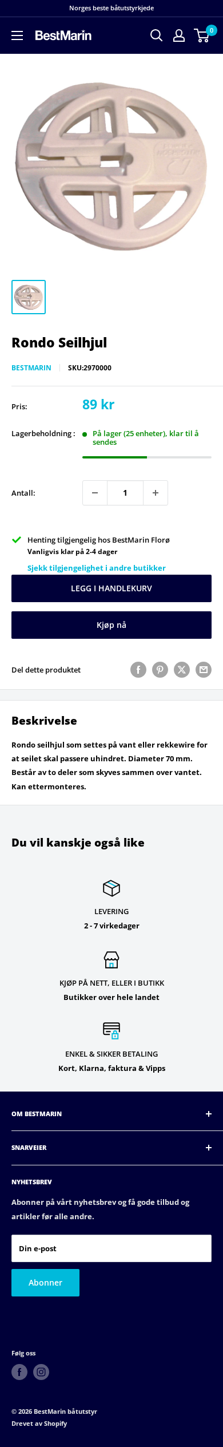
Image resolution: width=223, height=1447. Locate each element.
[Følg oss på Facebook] (19, 1372)
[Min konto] (179, 35)
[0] (202, 35)
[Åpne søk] (156, 35)
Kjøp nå (111, 624)
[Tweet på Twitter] (182, 670)
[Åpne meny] (17, 35)
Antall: (23, 493)
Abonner (45, 1282)
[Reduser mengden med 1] (95, 493)
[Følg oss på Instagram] (41, 1372)
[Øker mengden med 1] (156, 493)
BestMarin (31, 368)
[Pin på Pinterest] (160, 670)
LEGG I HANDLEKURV (111, 588)
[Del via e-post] (204, 670)
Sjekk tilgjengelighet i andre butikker (96, 568)
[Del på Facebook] (138, 670)
